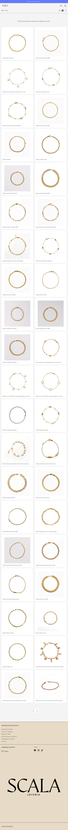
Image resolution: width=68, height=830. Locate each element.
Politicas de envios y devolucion (9, 736)
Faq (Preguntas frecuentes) (8, 739)
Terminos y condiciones (7, 731)
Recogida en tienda (6, 734)
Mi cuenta (4, 741)
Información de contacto (7, 729)
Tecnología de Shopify (7, 826)
